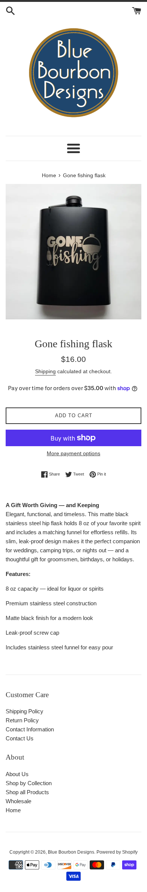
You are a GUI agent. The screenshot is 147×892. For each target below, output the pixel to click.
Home (13, 810)
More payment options (73, 453)
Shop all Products (27, 792)
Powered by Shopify (117, 852)
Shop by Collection (29, 783)
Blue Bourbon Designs (71, 852)
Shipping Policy (24, 711)
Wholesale (18, 801)
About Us (17, 774)
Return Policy (22, 720)
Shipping (45, 371)
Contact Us (20, 738)
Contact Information (30, 729)
